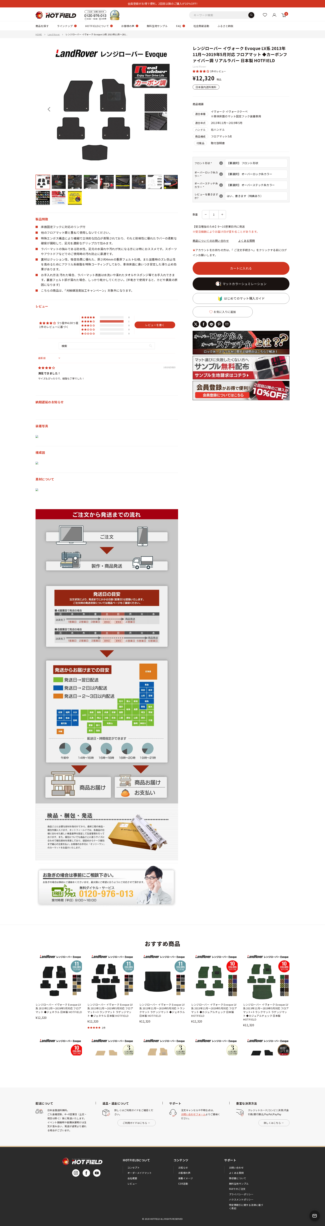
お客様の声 (127, 26)
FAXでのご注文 (237, 1189)
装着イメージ (185, 1178)
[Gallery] (107, 126)
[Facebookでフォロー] (86, 1173)
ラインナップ (65, 26)
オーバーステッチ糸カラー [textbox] (209, 185)
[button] (201, 71)
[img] (46, 368)
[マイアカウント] (265, 15)
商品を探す (42, 26)
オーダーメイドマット (139, 1172)
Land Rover (54, 34)
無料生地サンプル (157, 26)
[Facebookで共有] (203, 324)
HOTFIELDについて (97, 26)
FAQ (178, 26)
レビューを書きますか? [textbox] (209, 196)
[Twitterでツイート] (195, 324)
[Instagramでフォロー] (76, 1173)
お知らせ (183, 1167)
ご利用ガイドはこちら (135, 1123)
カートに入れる (241, 268)
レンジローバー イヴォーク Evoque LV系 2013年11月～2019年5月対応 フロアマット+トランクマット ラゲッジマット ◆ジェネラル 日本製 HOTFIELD (110, 1010)
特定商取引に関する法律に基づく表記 (246, 1206)
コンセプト (133, 1167)
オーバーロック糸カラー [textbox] (209, 174)
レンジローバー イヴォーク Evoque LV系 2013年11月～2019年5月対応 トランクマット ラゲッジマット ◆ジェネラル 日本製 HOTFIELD (162, 1010)
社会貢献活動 (201, 26)
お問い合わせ (236, 1167)
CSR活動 (183, 1183)
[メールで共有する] (227, 324)
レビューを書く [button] (155, 325)
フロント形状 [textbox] (209, 163)
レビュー (132, 1183)
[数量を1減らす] (205, 214)
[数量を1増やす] (222, 214)
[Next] (165, 109)
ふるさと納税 (225, 26)
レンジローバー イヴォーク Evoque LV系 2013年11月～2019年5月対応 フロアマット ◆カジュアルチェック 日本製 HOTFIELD (214, 1010)
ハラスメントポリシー (241, 1199)
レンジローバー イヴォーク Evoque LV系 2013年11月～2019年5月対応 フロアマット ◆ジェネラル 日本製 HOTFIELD (59, 1008)
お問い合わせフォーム (193, 1114)
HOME (39, 34)
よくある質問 (246, 241)
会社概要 (132, 1178)
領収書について (237, 1178)
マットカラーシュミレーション (245, 284)
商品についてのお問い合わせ (211, 241)
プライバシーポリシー (241, 1194)
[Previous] (49, 109)
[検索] (251, 15)
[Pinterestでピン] (219, 324)
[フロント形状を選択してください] (221, 163)
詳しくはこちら (272, 1123)
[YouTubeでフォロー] (97, 1173)
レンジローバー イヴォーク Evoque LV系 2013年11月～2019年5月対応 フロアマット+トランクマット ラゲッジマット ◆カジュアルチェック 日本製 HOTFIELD (266, 1012)
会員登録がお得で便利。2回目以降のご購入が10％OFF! (162, 4)
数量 (195, 214)
